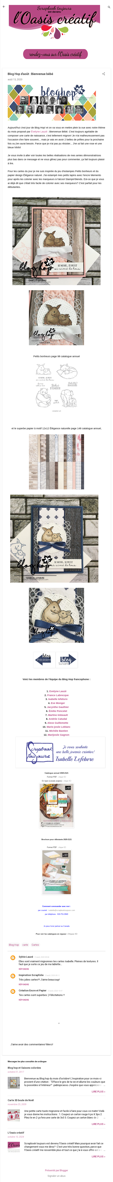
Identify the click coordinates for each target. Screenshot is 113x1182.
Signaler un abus (57, 1175)
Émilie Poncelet (58, 711)
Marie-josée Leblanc (58, 727)
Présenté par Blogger (56, 1170)
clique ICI (62, 777)
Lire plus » (98, 1091)
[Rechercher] (109, 7)
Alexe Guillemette (57, 723)
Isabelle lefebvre (58, 699)
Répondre (24, 969)
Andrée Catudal (58, 719)
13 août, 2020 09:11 (52, 975)
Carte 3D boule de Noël (21, 1100)
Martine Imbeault (58, 715)
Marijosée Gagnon (58, 734)
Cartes (35, 944)
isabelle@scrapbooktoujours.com (62, 910)
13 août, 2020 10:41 (55, 991)
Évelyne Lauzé (39, 131)
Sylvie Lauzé (26, 956)
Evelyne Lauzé (57, 691)
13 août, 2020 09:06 (41, 957)
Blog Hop (14, 944)
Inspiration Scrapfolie (31, 975)
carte (25, 944)
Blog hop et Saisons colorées (24, 1067)
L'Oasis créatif (16, 1132)
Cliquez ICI (72, 934)
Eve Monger (58, 703)
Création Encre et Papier (32, 990)
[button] (103, 74)
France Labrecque (58, 695)
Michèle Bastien (58, 731)
